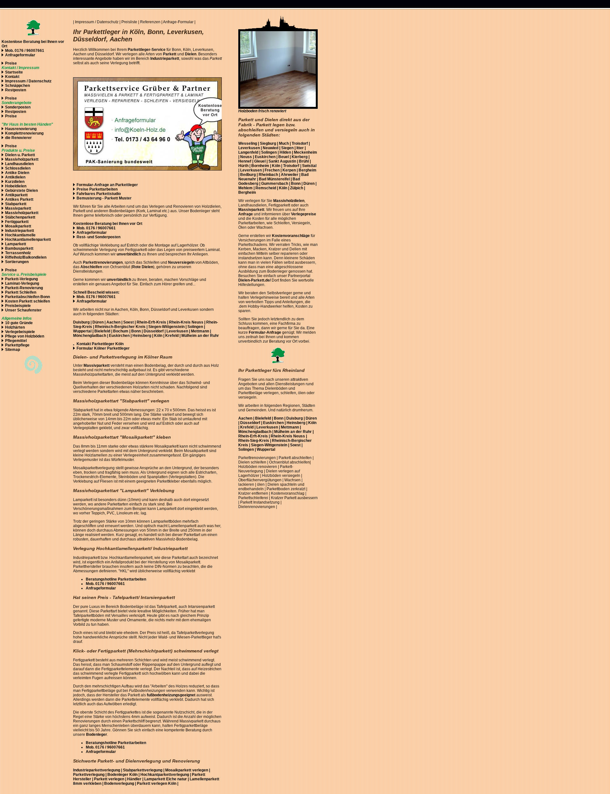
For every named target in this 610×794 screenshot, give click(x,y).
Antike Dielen (17, 173)
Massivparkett (18, 208)
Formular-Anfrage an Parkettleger (107, 185)
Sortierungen (17, 262)
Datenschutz (108, 22)
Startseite (14, 72)
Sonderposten (17, 107)
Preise (11, 63)
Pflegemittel (16, 340)
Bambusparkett (19, 248)
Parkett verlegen (109, 779)
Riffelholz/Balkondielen (25, 257)
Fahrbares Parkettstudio (99, 194)
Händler (134, 779)
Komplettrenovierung (24, 133)
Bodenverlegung (119, 783)
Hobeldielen (15, 186)
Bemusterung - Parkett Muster (104, 198)
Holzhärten (15, 327)
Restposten (15, 90)
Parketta (13, 297)
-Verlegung (28, 279)
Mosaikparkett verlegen (186, 770)
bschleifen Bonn (35, 297)
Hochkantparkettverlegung (164, 774)
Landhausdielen (19, 164)
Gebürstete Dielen (21, 190)
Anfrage (245, 214)
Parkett (28, 155)
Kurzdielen (14, 181)
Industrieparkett (19, 230)
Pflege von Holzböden (24, 336)
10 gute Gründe (19, 323)
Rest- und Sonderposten (98, 237)
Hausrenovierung (21, 129)
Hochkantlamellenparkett (28, 239)
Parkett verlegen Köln (157, 783)
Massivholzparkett (21, 159)
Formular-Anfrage (265, 332)
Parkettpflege (17, 345)
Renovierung (31, 288)
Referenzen (150, 22)
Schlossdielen (17, 168)
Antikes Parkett (19, 199)
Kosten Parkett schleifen (27, 301)
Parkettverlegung (89, 774)
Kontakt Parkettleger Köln (100, 344)
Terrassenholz (18, 253)
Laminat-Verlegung (22, 283)
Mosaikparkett (18, 226)
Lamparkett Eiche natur (166, 779)
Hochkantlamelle (20, 235)
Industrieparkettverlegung (98, 770)
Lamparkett (15, 244)
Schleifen (27, 292)
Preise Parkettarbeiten (97, 189)
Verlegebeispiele (20, 332)
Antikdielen (15, 177)
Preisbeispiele (18, 305)
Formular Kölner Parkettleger (103, 348)
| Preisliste (128, 22)
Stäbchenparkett (20, 217)
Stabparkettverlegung (142, 770)
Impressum (15, 81)
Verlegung (119, 63)
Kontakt (12, 76)
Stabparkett (15, 204)
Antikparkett (16, 195)
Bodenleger (117, 774)
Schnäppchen (17, 85)
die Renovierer (18, 138)
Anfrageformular (20, 55)
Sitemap (12, 349)
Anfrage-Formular (178, 22)
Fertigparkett (17, 221)
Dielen (11, 155)
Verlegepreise (303, 214)
